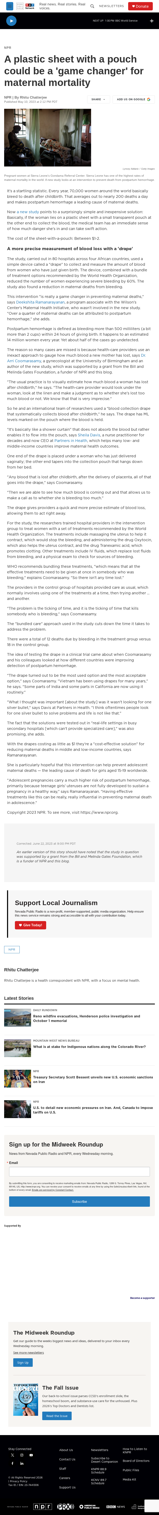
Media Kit (129, 1479)
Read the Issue (56, 1416)
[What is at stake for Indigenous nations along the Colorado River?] (17, 1048)
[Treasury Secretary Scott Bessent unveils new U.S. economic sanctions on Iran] (17, 1079)
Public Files (131, 1470)
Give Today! (32, 925)
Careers (64, 1478)
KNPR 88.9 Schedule (98, 1471)
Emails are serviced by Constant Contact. (53, 1189)
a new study (28, 211)
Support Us (67, 1487)
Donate (142, 6)
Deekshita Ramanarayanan (40, 302)
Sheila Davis (89, 435)
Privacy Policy (18, 1481)
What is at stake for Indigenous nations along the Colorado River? (89, 1046)
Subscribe (79, 1201)
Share (96, 99)
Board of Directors (136, 1461)
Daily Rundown (45, 1010)
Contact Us (67, 1459)
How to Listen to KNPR (135, 1451)
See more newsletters (28, 1352)
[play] (11, 20)
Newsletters (111, 6)
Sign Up (23, 1362)
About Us (66, 1450)
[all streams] (153, 20)
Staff (62, 1469)
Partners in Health (70, 440)
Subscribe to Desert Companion (104, 1460)
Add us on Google (131, 99)
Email (13, 1162)
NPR (7, 47)
